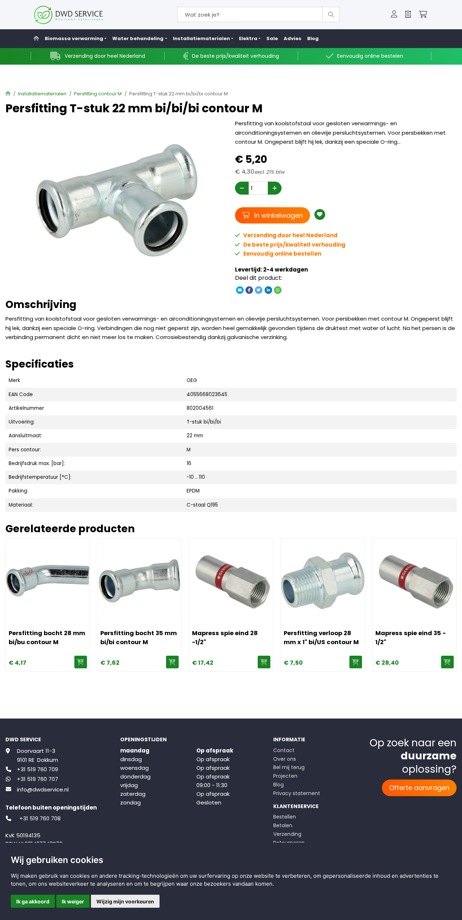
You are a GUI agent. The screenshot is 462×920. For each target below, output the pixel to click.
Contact (284, 750)
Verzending (287, 834)
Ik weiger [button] (73, 901)
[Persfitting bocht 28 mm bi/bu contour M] (48, 580)
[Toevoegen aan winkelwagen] (80, 662)
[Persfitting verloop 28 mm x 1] (323, 580)
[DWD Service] (80, 14)
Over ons (284, 759)
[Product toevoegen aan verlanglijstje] (320, 214)
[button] (394, 14)
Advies (292, 38)
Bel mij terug (289, 767)
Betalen (282, 825)
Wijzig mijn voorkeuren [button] (125, 901)
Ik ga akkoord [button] (32, 901)
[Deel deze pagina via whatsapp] (277, 290)
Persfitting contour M (98, 94)
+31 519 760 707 (37, 779)
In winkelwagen (277, 215)
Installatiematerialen (42, 94)
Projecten (285, 776)
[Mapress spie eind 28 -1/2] (231, 580)
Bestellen (284, 816)
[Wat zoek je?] (331, 14)
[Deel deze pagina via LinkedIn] (268, 290)
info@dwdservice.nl (43, 789)
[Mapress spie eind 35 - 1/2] (414, 580)
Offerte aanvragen (419, 787)
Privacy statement (296, 793)
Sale (272, 38)
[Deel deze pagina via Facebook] (249, 290)
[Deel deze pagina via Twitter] (258, 290)
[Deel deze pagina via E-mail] (239, 290)
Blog (313, 38)
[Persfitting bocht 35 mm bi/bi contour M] (139, 580)
